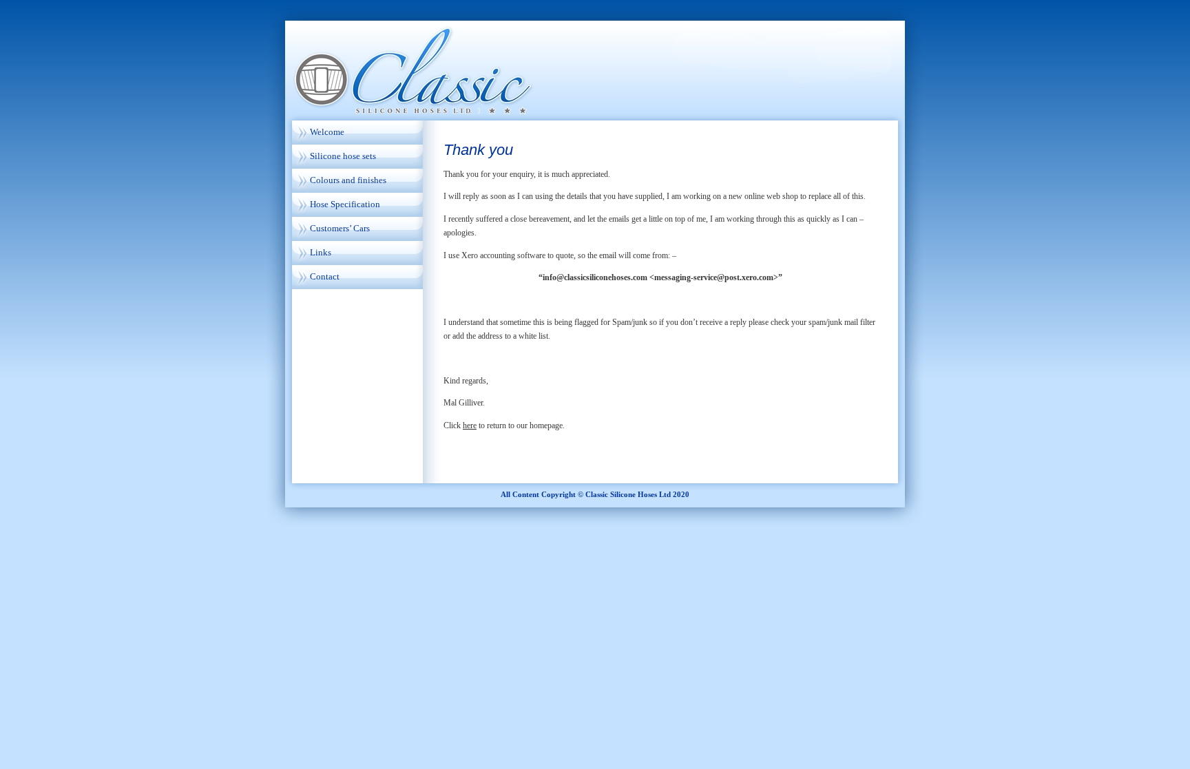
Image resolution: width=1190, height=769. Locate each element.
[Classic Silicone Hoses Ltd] (595, 62)
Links (320, 252)
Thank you (478, 149)
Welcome (327, 132)
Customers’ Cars (340, 228)
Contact (325, 276)
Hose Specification (345, 204)
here (470, 425)
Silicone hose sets (343, 156)
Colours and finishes (348, 180)
